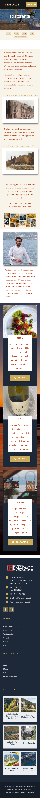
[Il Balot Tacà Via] (28, 727)
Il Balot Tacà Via (28, 743)
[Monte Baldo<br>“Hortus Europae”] (28, 753)
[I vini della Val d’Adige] (11, 727)
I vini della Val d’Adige (11, 743)
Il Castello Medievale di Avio (28, 716)
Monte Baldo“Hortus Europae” (28, 769)
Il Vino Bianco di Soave (11, 769)
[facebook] (5, 609)
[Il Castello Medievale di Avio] (28, 699)
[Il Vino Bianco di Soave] (11, 753)
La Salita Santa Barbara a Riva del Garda (12, 716)
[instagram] (11, 609)
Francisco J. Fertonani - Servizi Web (23, 792)
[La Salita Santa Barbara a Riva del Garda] (11, 699)
